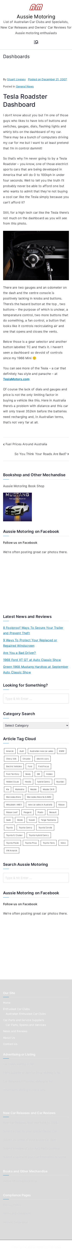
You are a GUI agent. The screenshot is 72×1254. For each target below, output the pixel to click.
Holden (49, 774)
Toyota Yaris (49, 843)
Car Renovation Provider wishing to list (27, 1081)
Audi (22, 751)
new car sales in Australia (40, 804)
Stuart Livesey (16, 79)
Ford (30, 766)
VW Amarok (11, 850)
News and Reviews (15, 1031)
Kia (7, 789)
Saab (8, 820)
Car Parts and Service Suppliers (23, 1020)
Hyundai (60, 781)
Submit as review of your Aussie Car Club (29, 1139)
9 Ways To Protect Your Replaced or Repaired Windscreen (30, 643)
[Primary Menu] (36, 42)
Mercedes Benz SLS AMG (39, 797)
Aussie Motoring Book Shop (23, 486)
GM (38, 774)
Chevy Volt (11, 759)
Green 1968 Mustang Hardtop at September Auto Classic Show (35, 669)
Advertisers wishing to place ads (24, 1089)
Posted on (47, 79)
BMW (61, 751)
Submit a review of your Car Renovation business (34, 1157)
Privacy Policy (12, 1204)
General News (25, 86)
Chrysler (27, 759)
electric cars (43, 759)
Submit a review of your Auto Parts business (31, 1148)
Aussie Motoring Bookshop (20, 1180)
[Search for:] (36, 698)
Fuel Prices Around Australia (26, 444)
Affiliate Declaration (15, 1222)
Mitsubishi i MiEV (14, 804)
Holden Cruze (12, 781)
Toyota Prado (12, 843)
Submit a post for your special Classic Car (30, 1131)
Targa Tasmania (48, 820)
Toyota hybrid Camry (39, 835)
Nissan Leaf (11, 812)
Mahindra (19, 789)
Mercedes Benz (13, 797)
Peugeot (27, 812)
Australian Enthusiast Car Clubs (26, 1013)
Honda (28, 781)
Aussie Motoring (36, 17)
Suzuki (32, 820)
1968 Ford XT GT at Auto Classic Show (32, 660)
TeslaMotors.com (16, 379)
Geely (28, 774)
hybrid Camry (43, 781)
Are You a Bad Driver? (19, 653)
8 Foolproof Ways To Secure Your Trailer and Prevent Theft (33, 630)
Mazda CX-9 (48, 789)
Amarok (9, 751)
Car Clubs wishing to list (18, 1064)
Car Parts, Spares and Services (26, 1024)
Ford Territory (12, 774)
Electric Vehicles (14, 766)
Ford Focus (43, 766)
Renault (52, 812)
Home (7, 1002)
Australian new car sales (41, 751)
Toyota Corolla (45, 827)
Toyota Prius (31, 843)
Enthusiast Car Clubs (16, 1009)
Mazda (33, 789)
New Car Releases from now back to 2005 (30, 1122)
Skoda (20, 820)
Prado (40, 812)
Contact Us (10, 1044)
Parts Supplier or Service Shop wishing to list (31, 1072)
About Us (9, 1037)
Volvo (63, 843)
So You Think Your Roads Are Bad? (40, 454)
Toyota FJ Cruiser (14, 835)
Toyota (9, 827)
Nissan (61, 804)
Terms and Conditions (17, 1213)
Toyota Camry (25, 827)
